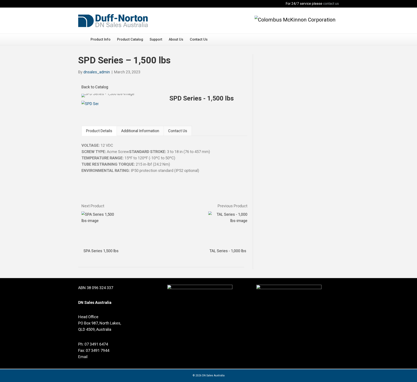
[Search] (335, 39)
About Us (176, 39)
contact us (331, 4)
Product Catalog (130, 39)
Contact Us (199, 39)
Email (83, 356)
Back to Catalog (94, 87)
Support (156, 39)
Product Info (101, 39)
